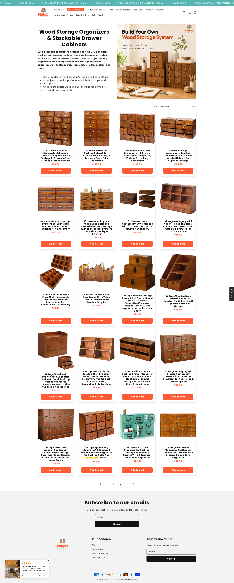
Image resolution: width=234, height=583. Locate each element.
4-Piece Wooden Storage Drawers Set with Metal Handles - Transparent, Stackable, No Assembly (55, 225)
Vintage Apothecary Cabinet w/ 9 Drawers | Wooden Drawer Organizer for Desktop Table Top (96, 451)
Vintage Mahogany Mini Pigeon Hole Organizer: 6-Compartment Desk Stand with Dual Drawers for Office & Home (178, 226)
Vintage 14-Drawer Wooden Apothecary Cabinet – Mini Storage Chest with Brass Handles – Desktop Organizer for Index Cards (56, 453)
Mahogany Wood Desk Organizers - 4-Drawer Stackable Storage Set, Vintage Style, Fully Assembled (137, 155)
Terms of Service (100, 553)
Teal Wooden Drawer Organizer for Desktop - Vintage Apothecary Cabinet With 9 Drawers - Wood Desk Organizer (137, 452)
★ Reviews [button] (231, 294)
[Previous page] (94, 484)
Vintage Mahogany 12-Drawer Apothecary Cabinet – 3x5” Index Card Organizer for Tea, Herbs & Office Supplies (178, 376)
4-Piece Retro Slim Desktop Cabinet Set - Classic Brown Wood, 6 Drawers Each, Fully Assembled (96, 155)
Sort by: (155, 106)
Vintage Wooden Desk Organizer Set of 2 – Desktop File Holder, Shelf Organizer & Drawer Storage (178, 301)
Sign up (117, 524)
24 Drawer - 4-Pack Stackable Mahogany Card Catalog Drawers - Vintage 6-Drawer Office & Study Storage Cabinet (55, 155)
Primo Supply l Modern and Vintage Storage (120, 579)
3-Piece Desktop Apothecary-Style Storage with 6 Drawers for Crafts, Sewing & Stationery (137, 225)
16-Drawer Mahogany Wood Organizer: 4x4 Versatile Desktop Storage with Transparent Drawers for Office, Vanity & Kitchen (96, 227)
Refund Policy (98, 549)
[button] (184, 12)
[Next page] (140, 484)
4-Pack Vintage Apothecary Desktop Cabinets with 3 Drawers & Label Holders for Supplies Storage (178, 155)
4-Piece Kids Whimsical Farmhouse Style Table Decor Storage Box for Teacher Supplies (96, 298)
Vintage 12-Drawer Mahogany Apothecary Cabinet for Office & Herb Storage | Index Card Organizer (178, 452)
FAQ (94, 545)
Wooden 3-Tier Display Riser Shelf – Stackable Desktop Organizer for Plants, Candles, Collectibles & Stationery (55, 299)
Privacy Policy (98, 558)
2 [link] (107, 484)
